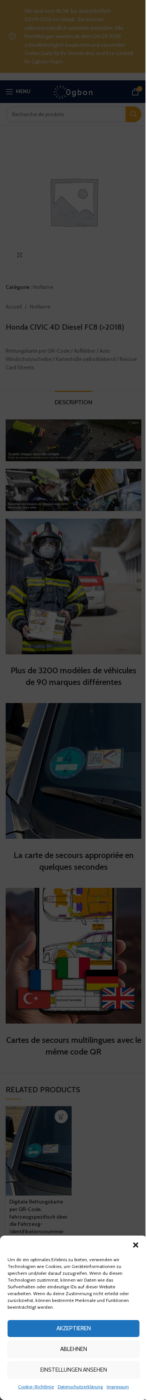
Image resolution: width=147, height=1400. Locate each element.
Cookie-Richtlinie (36, 1386)
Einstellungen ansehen (73, 1369)
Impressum (118, 1386)
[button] (135, 1245)
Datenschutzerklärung (80, 1386)
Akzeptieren (74, 1328)
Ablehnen (73, 1349)
